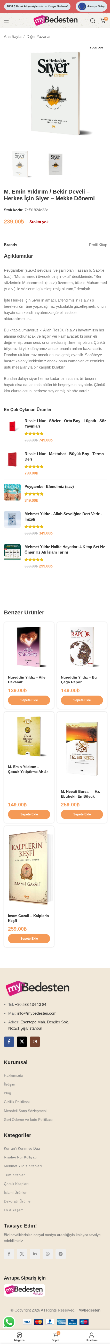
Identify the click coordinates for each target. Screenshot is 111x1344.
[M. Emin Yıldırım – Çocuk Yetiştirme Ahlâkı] (28, 734)
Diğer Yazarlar (37, 36)
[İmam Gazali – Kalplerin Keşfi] (28, 1176)
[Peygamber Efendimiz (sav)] (10, 493)
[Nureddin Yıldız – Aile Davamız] (28, 646)
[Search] (89, 20)
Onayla (69, 1335)
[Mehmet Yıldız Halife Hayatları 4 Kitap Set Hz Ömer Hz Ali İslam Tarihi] (10, 556)
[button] (28, 698)
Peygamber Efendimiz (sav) (47, 486)
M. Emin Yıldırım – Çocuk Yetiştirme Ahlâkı (23, 768)
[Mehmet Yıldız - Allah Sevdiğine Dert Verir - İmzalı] (10, 523)
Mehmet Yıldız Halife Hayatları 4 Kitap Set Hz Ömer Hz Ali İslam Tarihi (63, 549)
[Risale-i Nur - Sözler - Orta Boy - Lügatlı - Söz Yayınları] (10, 430)
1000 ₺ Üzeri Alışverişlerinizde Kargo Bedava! (35, 6)
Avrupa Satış (92, 6)
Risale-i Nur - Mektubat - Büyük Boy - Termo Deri (62, 456)
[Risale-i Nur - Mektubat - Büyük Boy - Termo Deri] (10, 463)
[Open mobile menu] (6, 20)
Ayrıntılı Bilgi (40, 1335)
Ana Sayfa (11, 36)
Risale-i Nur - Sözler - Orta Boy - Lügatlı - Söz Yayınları (64, 423)
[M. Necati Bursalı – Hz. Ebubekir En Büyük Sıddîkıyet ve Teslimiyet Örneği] (79, 903)
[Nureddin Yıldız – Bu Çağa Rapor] (79, 646)
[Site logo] (53, 20)
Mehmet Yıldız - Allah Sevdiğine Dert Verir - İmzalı (61, 516)
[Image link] (37, 1295)
